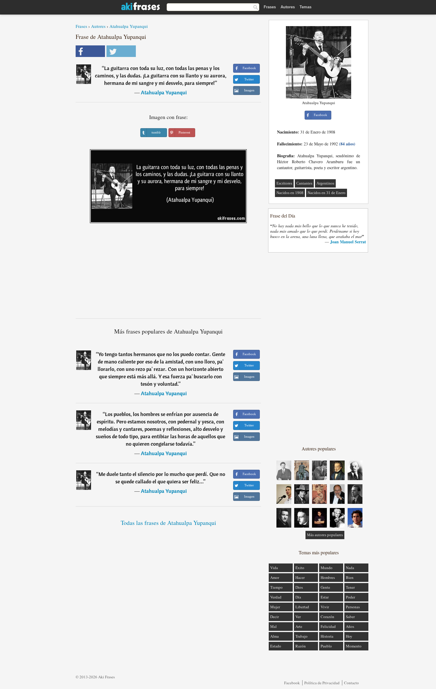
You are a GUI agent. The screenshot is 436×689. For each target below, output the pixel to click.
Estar (325, 597)
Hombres (328, 577)
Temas (305, 7)
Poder (350, 597)
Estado (275, 646)
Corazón (327, 616)
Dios (299, 587)
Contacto (351, 682)
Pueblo (326, 646)
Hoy (349, 636)
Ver (298, 616)
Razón (300, 646)
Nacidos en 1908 (289, 192)
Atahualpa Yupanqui (128, 26)
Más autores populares (325, 535)
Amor (274, 577)
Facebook (292, 682)
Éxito (299, 567)
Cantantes (304, 183)
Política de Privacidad (322, 682)
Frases (270, 7)
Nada (350, 567)
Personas (353, 606)
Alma (274, 636)
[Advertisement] (168, 273)
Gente (325, 587)
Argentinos (325, 183)
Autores (288, 7)
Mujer (275, 606)
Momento (354, 646)
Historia (327, 636)
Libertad (302, 606)
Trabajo (301, 636)
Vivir (325, 606)
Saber (350, 616)
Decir (274, 616)
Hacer (300, 577)
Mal (273, 626)
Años (350, 626)
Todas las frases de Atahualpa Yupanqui (168, 523)
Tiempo (276, 587)
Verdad (275, 597)
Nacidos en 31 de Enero (327, 192)
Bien (350, 577)
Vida (274, 567)
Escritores (284, 183)
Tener (350, 587)
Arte (298, 626)
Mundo (326, 567)
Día (298, 597)
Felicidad (328, 626)
